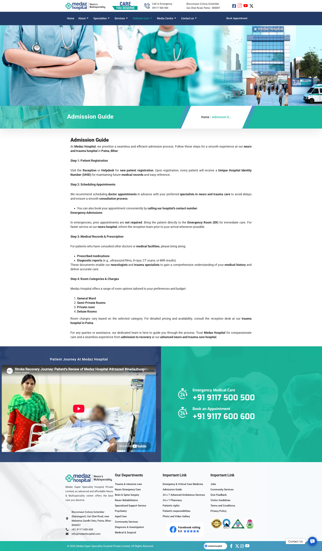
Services (120, 18)
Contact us (187, 18)
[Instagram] (240, 6)
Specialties (100, 18)
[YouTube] (246, 6)
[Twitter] (234, 546)
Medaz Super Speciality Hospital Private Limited (103, 546)
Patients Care (141, 18)
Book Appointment (236, 18)
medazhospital (215, 546)
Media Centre (165, 18)
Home (70, 18)
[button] (254, 18)
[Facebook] (234, 6)
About (82, 18)
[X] (251, 6)
